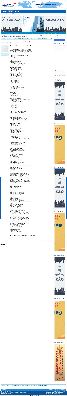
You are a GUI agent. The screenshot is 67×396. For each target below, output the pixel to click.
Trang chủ (4, 11)
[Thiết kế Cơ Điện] (35, 395)
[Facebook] (30, 395)
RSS (64, 389)
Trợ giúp (51, 389)
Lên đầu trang (61, 389)
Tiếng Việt (4, 389)
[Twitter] (33, 395)
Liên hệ (48, 389)
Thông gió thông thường (10, 42)
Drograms (19, 42)
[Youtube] (39, 395)
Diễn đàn (10, 11)
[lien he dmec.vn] (11, 31)
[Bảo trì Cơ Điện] (37, 395)
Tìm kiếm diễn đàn (5, 13)
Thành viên (16, 11)
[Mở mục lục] (51, 38)
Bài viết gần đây (13, 13)
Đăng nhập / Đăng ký (59, 40)
